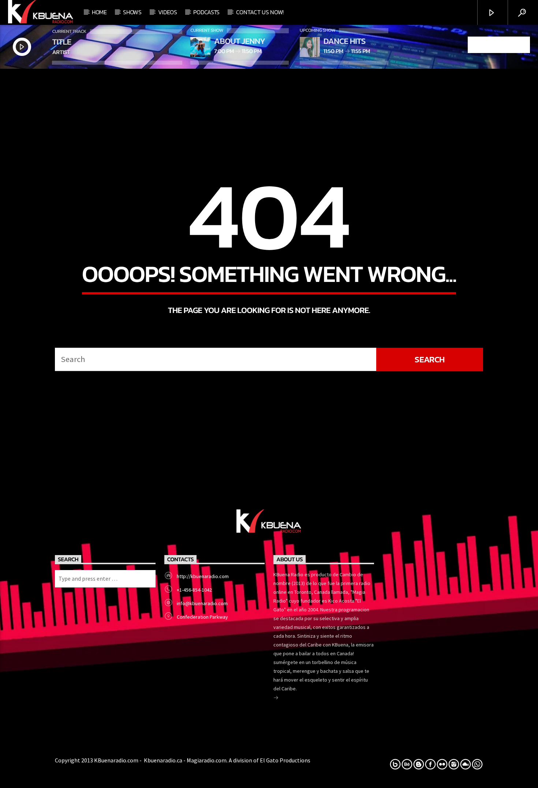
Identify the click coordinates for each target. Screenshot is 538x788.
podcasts (206, 12)
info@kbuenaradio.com (202, 603)
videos (167, 12)
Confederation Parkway (202, 617)
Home (99, 12)
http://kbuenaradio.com (203, 576)
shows (132, 12)
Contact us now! (260, 12)
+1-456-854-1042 (194, 590)
